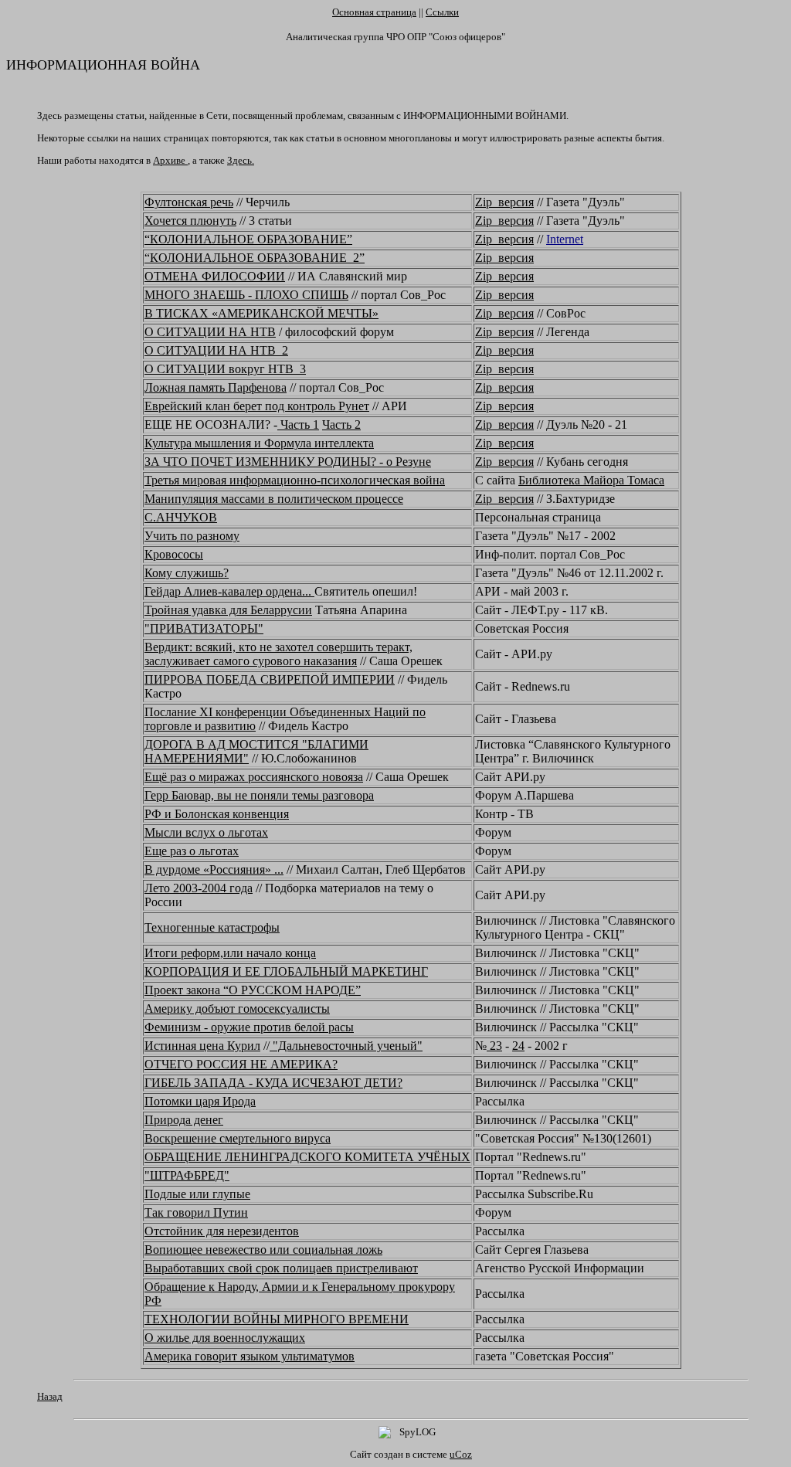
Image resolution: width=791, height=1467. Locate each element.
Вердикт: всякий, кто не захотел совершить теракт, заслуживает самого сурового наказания (278, 653)
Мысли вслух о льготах (206, 832)
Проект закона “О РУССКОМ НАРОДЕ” (252, 990)
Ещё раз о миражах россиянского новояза (253, 776)
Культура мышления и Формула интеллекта (259, 443)
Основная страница (374, 12)
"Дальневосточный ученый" (346, 1045)
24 (518, 1045)
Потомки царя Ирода (200, 1101)
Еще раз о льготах (191, 850)
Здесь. (240, 160)
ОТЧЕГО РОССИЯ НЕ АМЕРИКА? (241, 1064)
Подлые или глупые (197, 1193)
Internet (564, 239)
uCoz (461, 1454)
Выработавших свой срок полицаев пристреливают (281, 1268)
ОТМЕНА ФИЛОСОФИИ (214, 276)
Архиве (170, 160)
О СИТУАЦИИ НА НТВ (210, 331)
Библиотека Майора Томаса (591, 480)
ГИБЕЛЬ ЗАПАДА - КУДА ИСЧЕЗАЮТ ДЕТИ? (273, 1082)
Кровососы (173, 554)
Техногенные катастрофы (212, 927)
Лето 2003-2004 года (198, 888)
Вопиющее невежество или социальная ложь (263, 1249)
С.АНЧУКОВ (180, 517)
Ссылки (442, 12)
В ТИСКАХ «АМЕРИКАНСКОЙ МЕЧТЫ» (261, 313)
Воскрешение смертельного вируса (237, 1138)
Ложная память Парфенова (215, 387)
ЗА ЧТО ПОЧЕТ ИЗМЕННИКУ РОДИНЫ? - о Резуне (287, 461)
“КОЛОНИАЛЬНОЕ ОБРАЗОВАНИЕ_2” (254, 257)
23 (494, 1045)
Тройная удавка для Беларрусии (228, 609)
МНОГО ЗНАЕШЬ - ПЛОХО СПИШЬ (246, 294)
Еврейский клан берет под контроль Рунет (256, 406)
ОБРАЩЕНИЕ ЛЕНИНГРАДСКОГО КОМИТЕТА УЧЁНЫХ (307, 1156)
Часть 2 (341, 424)
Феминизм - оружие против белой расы (249, 1027)
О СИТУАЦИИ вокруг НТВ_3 (225, 368)
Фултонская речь (188, 202)
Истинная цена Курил (202, 1045)
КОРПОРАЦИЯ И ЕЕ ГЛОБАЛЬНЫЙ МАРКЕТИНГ (286, 971)
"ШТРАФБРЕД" (186, 1175)
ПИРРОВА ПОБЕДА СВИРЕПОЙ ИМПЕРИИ (269, 679)
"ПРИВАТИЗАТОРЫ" (203, 628)
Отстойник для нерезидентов (221, 1231)
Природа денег (183, 1119)
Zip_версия (504, 202)
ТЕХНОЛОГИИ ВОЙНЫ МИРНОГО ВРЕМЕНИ (276, 1319)
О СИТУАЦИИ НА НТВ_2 (216, 350)
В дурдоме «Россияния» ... (213, 869)
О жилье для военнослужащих (224, 1337)
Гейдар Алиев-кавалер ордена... (229, 591)
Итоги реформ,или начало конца (230, 952)
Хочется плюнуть (190, 220)
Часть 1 (298, 424)
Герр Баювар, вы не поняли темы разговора (259, 795)
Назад (50, 1396)
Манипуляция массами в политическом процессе (273, 498)
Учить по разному (191, 535)
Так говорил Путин (196, 1212)
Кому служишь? (186, 572)
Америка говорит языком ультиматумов (249, 1356)
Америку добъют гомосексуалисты (237, 1008)
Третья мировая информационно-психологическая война (294, 480)
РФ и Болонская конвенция (216, 813)
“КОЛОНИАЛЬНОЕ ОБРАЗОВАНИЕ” (248, 239)
